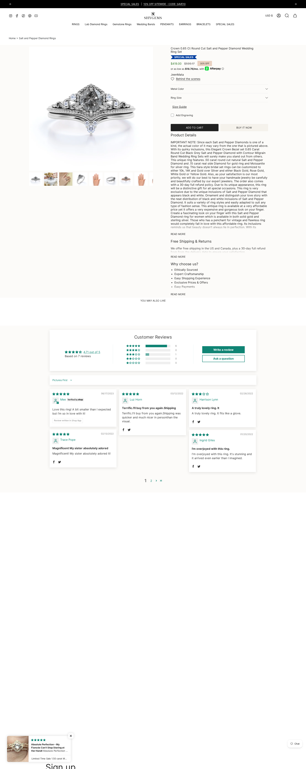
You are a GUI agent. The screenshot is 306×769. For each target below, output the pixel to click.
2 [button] (151, 481)
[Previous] (10, 4)
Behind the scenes (188, 79)
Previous (29, 108)
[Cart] (295, 16)
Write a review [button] (223, 349)
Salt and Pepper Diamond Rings (37, 38)
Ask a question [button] (223, 358)
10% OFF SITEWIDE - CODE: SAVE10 (164, 3)
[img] (60, 394)
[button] (122, 24)
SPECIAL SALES (130, 3)
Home (12, 38)
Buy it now (244, 127)
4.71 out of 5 (91, 352)
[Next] (295, 4)
